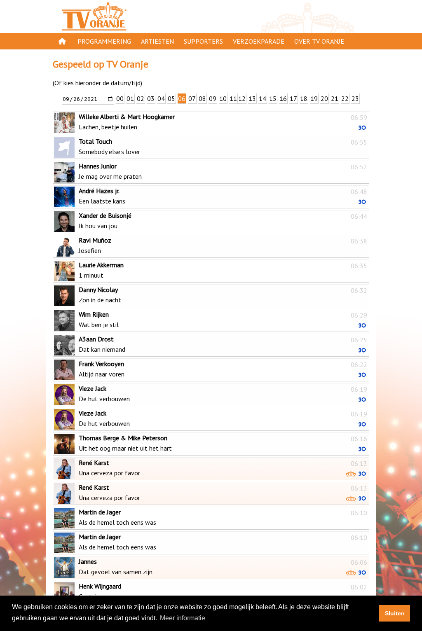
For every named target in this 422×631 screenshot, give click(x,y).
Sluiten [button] (395, 613)
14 (262, 98)
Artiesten (157, 41)
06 (181, 98)
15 (273, 98)
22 (345, 98)
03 (151, 98)
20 (324, 98)
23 (355, 98)
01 (130, 98)
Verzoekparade (258, 41)
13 (252, 98)
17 (293, 98)
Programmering (104, 41)
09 (212, 98)
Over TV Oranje (319, 41)
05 (171, 98)
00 (120, 98)
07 (192, 98)
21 (334, 98)
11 (233, 98)
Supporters (203, 41)
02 (140, 98)
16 (283, 98)
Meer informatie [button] (182, 618)
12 (242, 98)
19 (314, 98)
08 (202, 98)
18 (303, 98)
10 (223, 98)
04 (161, 98)
